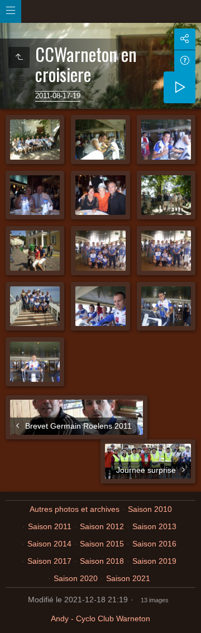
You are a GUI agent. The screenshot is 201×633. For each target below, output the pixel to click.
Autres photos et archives (74, 509)
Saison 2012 (102, 526)
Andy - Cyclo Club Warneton (100, 618)
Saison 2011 (49, 526)
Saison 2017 (49, 561)
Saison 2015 (102, 543)
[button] (13, 619)
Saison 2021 (128, 578)
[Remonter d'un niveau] (19, 57)
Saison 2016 (154, 543)
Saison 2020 (76, 578)
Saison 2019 (154, 561)
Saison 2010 (150, 509)
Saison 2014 (49, 543)
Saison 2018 (102, 561)
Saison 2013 (154, 526)
